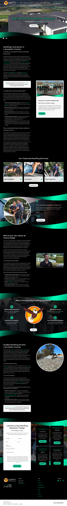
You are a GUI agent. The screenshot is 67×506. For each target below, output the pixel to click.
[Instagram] (63, 480)
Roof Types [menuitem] (37, 2)
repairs (8, 72)
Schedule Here (33, 25)
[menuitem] (4, 504)
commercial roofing (20, 382)
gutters (22, 72)
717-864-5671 (57, 3)
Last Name (20, 438)
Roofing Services (41, 487)
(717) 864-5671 (20, 82)
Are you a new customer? (10, 448)
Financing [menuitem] (25, 2)
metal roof (24, 349)
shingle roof (13, 349)
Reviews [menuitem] (44, 2)
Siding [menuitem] (41, 2)
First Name (8, 438)
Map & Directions (21, 483)
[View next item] (39, 216)
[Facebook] (60, 480)
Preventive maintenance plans (11, 395)
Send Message (17, 466)
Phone (7, 441)
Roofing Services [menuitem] (31, 2)
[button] (6, 38)
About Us (39, 482)
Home (39, 480)
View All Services (33, 185)
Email (19, 441)
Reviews (39, 494)
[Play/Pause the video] (4, 38)
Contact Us (42, 113)
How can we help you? (10, 452)
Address (7, 445)
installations (14, 72)
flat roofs (15, 392)
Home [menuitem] (18, 2)
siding (25, 72)
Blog (39, 491)
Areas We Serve (41, 485)
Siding (39, 489)
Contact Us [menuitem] (49, 2)
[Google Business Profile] (58, 480)
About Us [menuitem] (21, 2)
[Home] (9, 3)
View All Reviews (40, 220)
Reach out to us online (9, 407)
